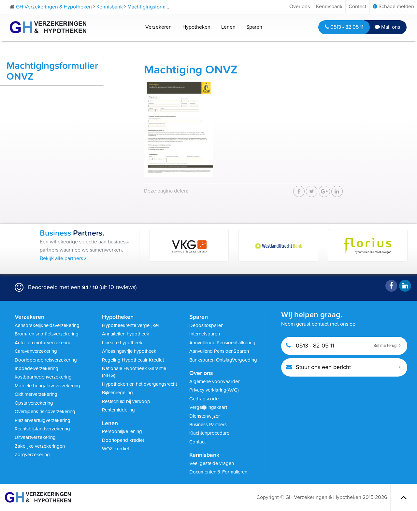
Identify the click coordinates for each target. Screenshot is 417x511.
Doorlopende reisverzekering (46, 360)
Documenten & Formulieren (218, 472)
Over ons (299, 6)
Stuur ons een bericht (322, 367)
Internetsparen (204, 334)
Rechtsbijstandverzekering (42, 429)
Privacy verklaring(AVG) (214, 390)
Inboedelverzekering (36, 368)
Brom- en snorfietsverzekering (47, 334)
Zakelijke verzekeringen (40, 446)
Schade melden (395, 6)
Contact (358, 6)
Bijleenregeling (117, 392)
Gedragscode (204, 399)
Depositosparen (206, 325)
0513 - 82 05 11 (346, 27)
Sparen (254, 27)
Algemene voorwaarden (214, 381)
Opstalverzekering (34, 403)
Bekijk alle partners (62, 258)
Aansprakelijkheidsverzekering (47, 325)
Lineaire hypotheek (122, 343)
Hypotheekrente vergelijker (130, 325)
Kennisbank (329, 6)
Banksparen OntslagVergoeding (223, 360)
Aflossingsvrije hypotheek (129, 351)
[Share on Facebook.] (299, 191)
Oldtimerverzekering (36, 394)
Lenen (228, 27)
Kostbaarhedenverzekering (43, 377)
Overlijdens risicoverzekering (45, 411)
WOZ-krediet (115, 449)
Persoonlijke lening (122, 431)
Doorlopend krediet (123, 440)
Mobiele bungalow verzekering (47, 386)
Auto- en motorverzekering (43, 343)
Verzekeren (158, 27)
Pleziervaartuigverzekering (42, 420)
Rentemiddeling (118, 410)
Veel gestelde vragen (211, 463)
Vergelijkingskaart (208, 407)
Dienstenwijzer (204, 416)
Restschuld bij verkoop (126, 401)
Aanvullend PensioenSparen (219, 351)
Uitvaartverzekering (35, 437)
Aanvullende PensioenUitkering (222, 343)
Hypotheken (196, 27)
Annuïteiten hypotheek (125, 334)
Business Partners (208, 424)
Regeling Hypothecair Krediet (133, 360)
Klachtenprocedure (209, 433)
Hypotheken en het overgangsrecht (139, 384)
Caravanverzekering (36, 351)
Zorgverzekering (32, 454)
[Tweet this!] (311, 191)
